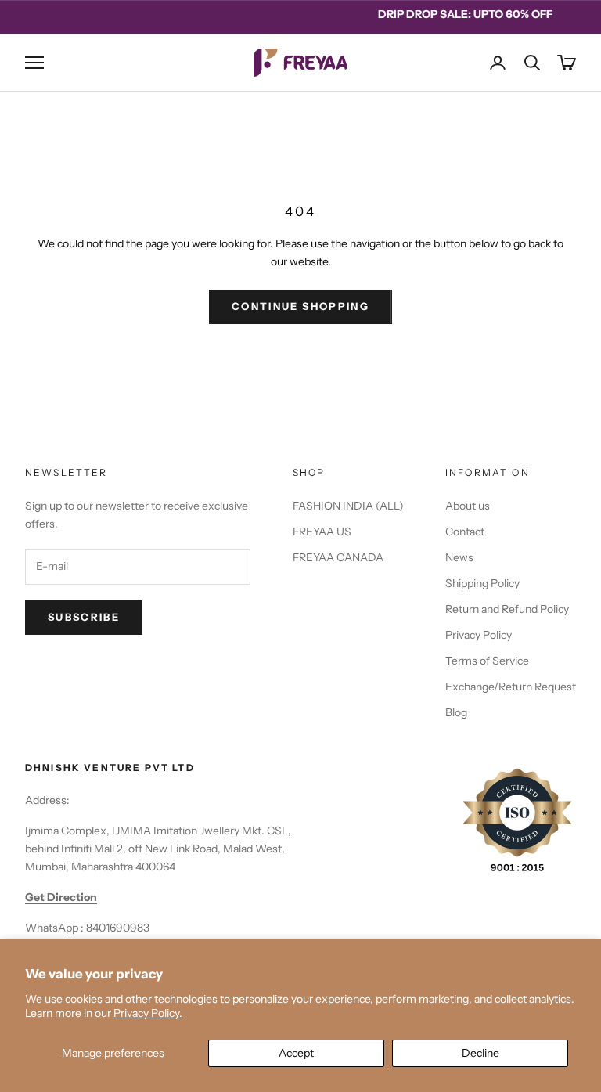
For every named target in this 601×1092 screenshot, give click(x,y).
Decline (480, 1053)
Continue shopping (300, 306)
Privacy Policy (478, 635)
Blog (456, 712)
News (459, 557)
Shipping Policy (482, 583)
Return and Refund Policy (507, 609)
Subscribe (84, 617)
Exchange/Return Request (510, 686)
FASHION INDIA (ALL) (348, 506)
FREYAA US (322, 531)
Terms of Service (487, 661)
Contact (464, 531)
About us (467, 506)
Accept (296, 1053)
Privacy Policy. (147, 1013)
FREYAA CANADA (338, 557)
